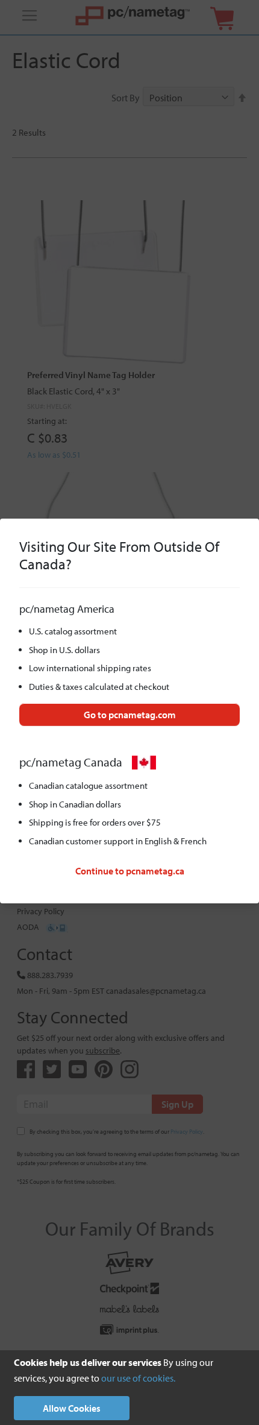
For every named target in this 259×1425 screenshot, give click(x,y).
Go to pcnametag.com (130, 715)
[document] (129, 1387)
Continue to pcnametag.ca (129, 871)
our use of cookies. (138, 1378)
